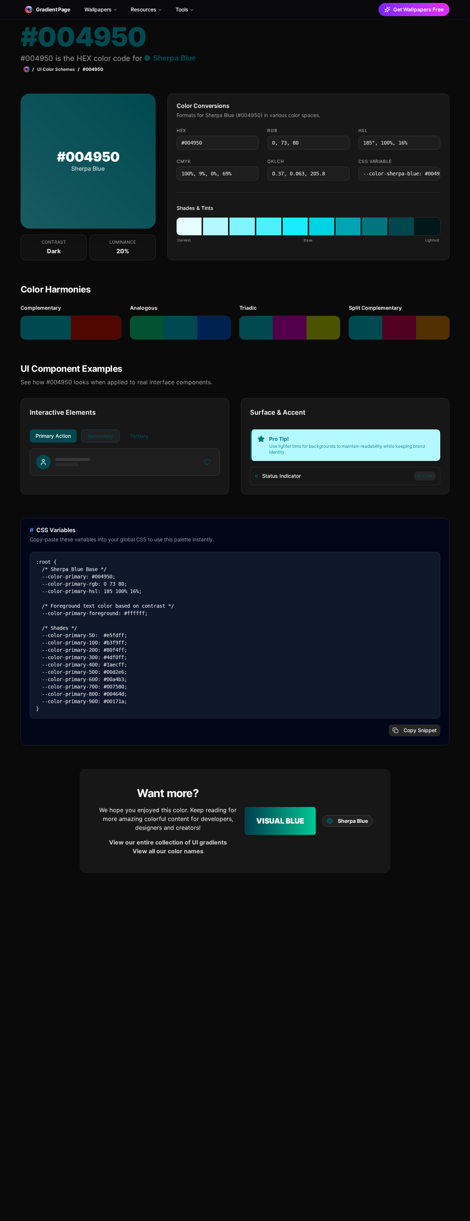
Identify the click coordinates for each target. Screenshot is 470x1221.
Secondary (100, 436)
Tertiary (139, 436)
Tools (182, 9)
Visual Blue (280, 821)
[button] (189, 226)
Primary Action (53, 436)
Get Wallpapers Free (418, 9)
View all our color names (168, 851)
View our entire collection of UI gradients (168, 842)
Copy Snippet (420, 730)
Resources (143, 9)
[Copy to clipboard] (252, 143)
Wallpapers (98, 9)
